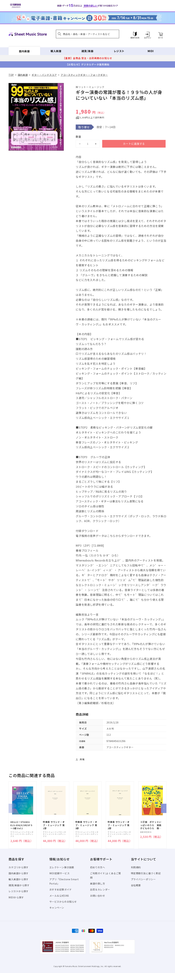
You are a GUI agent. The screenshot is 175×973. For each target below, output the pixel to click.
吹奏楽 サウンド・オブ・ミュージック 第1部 (54, 825)
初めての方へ (97, 867)
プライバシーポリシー (143, 879)
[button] (87, 34)
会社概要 (136, 885)
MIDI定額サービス (59, 873)
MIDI (151, 51)
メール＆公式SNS (59, 895)
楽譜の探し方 (97, 883)
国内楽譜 (24, 51)
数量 (78, 136)
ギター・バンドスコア (44, 75)
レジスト (119, 51)
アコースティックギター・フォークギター (84, 75)
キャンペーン (56, 907)
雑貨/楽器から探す (19, 885)
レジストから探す (19, 891)
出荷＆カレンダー (100, 889)
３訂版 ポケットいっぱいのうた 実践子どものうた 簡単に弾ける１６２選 (150, 825)
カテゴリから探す (19, 867)
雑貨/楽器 (87, 51)
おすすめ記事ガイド (60, 889)
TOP (11, 75)
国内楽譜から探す (19, 873)
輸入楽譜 (56, 51)
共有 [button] (82, 759)
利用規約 (136, 867)
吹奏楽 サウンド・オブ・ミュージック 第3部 (86, 825)
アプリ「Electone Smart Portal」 (64, 881)
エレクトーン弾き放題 (61, 867)
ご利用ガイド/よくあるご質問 (105, 875)
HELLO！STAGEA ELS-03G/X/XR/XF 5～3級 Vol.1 (21, 825)
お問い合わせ (97, 895)
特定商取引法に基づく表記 (146, 873)
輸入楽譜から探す (19, 879)
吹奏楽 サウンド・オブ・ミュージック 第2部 (119, 825)
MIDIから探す (16, 897)
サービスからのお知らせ (63, 901)
